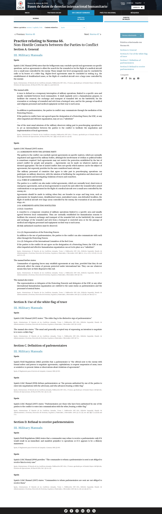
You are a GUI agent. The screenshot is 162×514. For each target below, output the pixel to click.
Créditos (130, 3)
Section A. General (128, 50)
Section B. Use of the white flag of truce (134, 55)
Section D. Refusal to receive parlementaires (132, 68)
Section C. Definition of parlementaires (130, 61)
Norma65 (30, 34)
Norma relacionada (129, 35)
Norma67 (94, 34)
